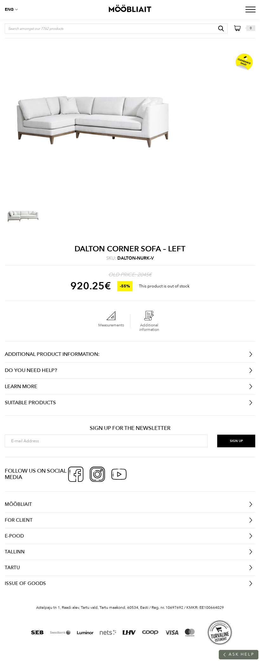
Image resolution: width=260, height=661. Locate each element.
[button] (13, 9)
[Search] (221, 28)
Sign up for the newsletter (130, 428)
